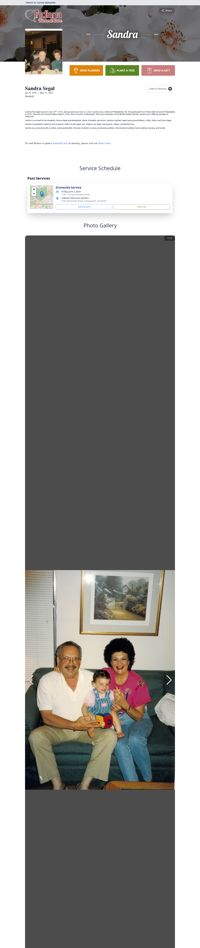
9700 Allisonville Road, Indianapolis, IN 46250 (83, 201)
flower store (104, 143)
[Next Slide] (169, 680)
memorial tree (60, 143)
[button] (41, 194)
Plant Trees (141, 207)
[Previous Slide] (31, 680)
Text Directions (84, 207)
